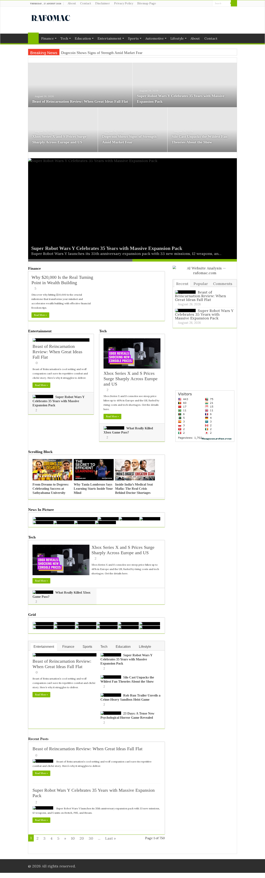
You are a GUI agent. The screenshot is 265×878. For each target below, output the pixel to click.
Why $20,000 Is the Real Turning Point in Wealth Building (62, 280)
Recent (182, 283)
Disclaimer (102, 3)
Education (83, 38)
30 (91, 838)
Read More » (40, 315)
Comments (222, 283)
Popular (201, 283)
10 (73, 838)
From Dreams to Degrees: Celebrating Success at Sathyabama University (51, 488)
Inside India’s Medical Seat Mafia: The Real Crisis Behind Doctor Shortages (134, 488)
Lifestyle (177, 38)
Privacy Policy (123, 3)
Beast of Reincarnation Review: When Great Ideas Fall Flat (80, 101)
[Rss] (197, 3)
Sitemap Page (146, 3)
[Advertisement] (158, 20)
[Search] (234, 3)
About (72, 3)
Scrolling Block (40, 452)
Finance (47, 38)
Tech (64, 38)
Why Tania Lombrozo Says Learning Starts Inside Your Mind (93, 488)
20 (82, 838)
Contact (85, 3)
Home (33, 38)
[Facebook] (201, 3)
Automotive (154, 38)
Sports (133, 38)
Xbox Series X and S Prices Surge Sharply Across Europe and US (131, 379)
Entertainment (109, 38)
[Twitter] (205, 3)
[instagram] (209, 3)
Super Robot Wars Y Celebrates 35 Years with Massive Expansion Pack (106, 248)
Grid (32, 615)
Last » (110, 838)
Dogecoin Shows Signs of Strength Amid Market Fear (101, 53)
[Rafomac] (50, 17)
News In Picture (41, 510)
